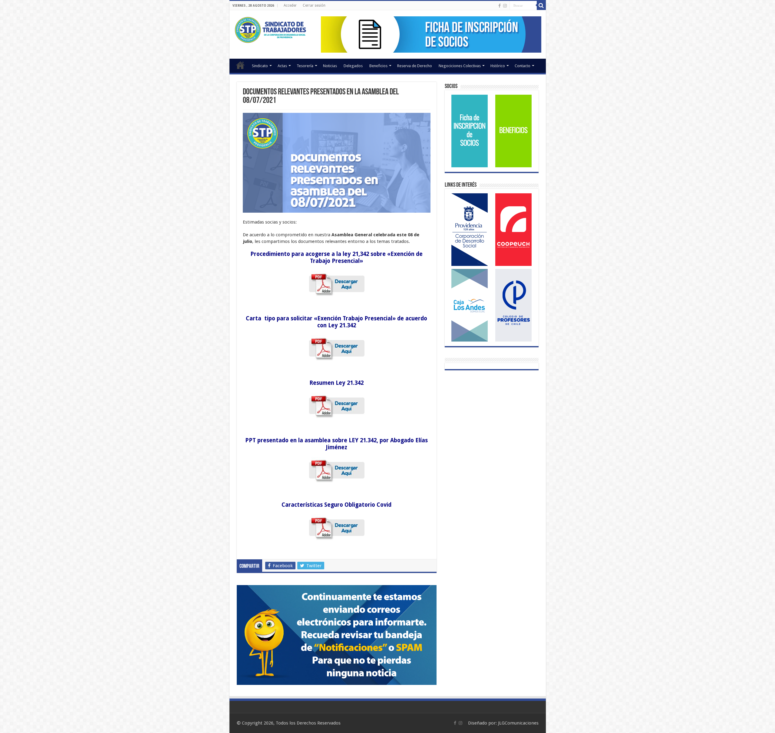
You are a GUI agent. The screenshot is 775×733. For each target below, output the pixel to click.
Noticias (330, 66)
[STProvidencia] (271, 28)
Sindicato (260, 66)
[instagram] (505, 5)
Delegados (353, 66)
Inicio (240, 65)
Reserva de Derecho (414, 66)
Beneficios (378, 66)
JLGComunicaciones (518, 723)
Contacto (522, 66)
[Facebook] (499, 5)
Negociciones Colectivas (460, 66)
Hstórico (497, 66)
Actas (282, 66)
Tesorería (305, 66)
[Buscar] (541, 5)
